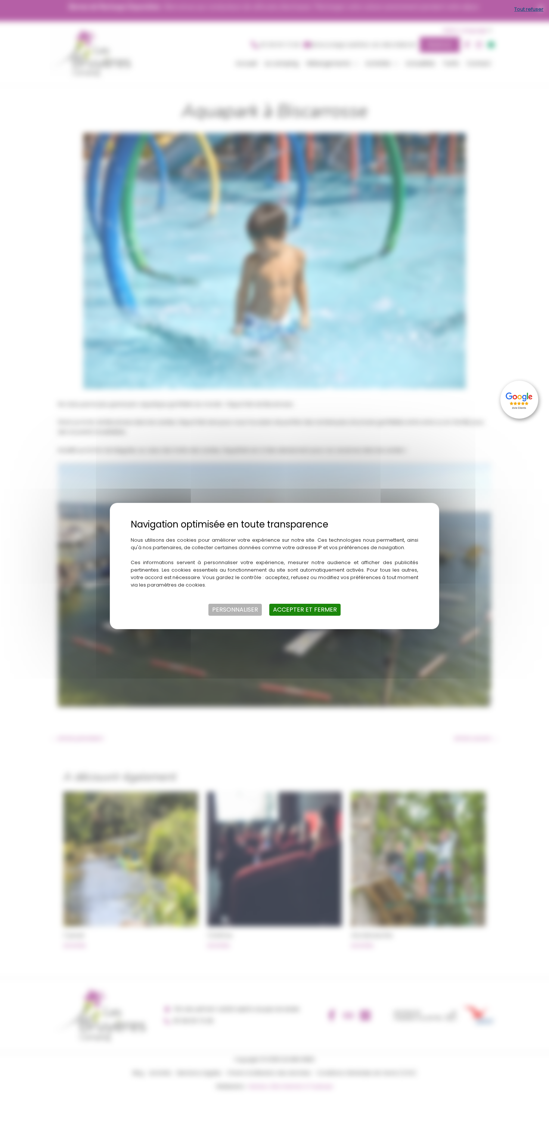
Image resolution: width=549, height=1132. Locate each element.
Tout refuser (528, 9)
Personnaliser (235, 609)
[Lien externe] (520, 399)
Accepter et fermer (305, 609)
